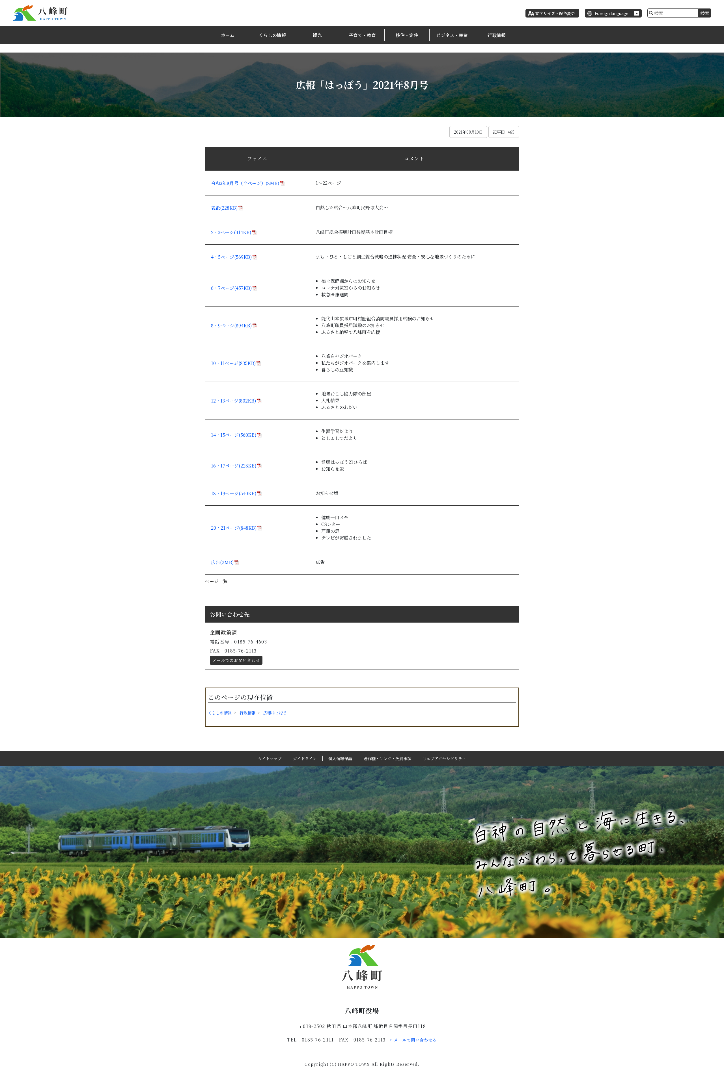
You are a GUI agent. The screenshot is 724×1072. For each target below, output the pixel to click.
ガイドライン (305, 758)
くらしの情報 (272, 35)
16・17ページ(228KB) (234, 465)
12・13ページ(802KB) (233, 400)
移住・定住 (407, 35)
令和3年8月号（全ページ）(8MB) (245, 183)
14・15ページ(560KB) (234, 435)
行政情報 (497, 35)
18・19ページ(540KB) (234, 493)
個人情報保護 (340, 758)
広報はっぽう (275, 713)
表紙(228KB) (224, 208)
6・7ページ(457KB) (231, 288)
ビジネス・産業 (452, 35)
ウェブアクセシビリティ (444, 758)
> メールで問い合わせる (413, 1040)
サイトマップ (269, 758)
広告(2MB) (222, 562)
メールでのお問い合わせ (236, 660)
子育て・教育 (362, 35)
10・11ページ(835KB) (233, 363)
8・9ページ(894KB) (231, 325)
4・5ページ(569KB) (231, 257)
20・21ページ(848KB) (234, 528)
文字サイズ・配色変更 (555, 13)
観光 (317, 35)
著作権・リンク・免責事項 (387, 758)
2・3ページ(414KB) (231, 232)
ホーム (227, 35)
